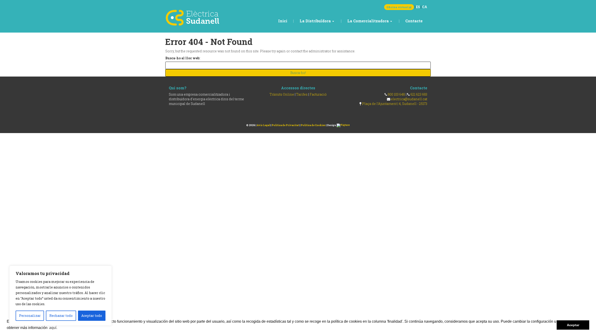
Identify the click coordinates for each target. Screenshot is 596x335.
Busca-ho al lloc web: (182, 58)
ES (418, 7)
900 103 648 (396, 94)
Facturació (318, 94)
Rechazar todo (61, 315)
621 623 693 (418, 94)
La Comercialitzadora (368, 20)
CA (424, 7)
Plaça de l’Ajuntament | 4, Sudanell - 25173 (394, 103)
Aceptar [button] (573, 325)
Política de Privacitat (285, 125)
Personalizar (30, 315)
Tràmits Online (282, 94)
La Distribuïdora (316, 20)
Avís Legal (263, 125)
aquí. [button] (53, 328)
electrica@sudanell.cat (409, 99)
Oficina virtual (397, 7)
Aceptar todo (91, 315)
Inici (282, 20)
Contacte (414, 20)
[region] (60, 296)
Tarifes (302, 94)
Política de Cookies (313, 125)
